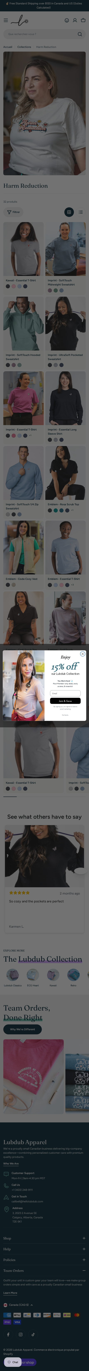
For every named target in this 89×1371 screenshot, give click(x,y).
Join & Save (65, 700)
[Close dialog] (82, 653)
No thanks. (65, 715)
